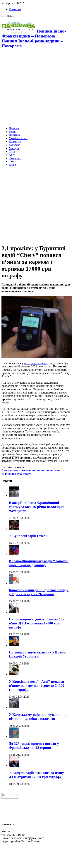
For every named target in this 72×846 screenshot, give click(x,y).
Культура (14, 144)
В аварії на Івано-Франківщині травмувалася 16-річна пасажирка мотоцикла (37, 507)
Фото (12, 161)
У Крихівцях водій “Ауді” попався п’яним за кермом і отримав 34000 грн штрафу (36, 685)
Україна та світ (18, 138)
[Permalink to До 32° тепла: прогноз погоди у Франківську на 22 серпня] (14, 736)
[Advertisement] (36, 88)
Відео (12, 164)
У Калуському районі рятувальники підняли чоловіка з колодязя (38, 717)
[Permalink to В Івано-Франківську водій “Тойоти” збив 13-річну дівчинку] (14, 553)
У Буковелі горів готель (28, 536)
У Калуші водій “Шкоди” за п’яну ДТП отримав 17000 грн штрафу (36, 775)
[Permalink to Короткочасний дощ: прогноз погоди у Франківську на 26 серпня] (14, 583)
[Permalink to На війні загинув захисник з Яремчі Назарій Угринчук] (14, 645)
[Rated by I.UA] (9, 797)
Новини (14, 128)
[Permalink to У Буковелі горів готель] (14, 528)
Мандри (14, 148)
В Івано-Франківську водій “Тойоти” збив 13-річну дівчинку (38, 563)
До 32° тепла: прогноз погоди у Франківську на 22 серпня (34, 746)
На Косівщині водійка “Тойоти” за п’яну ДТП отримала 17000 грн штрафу (36, 623)
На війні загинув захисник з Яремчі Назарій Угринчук (37, 654)
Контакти (15, 9)
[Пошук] (2, 16)
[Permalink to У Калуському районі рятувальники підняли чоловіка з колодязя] (14, 707)
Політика (14, 134)
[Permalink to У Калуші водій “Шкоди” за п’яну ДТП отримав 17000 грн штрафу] (14, 765)
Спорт (13, 151)
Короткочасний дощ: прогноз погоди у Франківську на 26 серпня (38, 592)
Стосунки (15, 158)
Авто (12, 154)
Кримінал (15, 141)
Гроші (12, 131)
